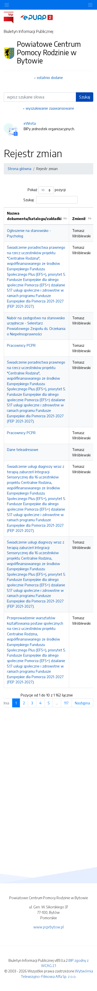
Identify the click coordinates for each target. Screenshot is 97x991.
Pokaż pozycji (47, 189)
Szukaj (84, 97)
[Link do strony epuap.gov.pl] (36, 17)
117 (66, 703)
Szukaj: (28, 200)
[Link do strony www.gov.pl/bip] (11, 17)
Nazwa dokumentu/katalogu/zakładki (34, 216)
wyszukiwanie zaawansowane (50, 108)
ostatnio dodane (50, 77)
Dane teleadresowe (22, 449)
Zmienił (78, 218)
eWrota (30, 123)
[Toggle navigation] (90, 5)
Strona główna (19, 168)
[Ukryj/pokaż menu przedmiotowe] (6, 5)
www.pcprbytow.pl (48, 927)
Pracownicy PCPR (21, 345)
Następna (82, 703)
